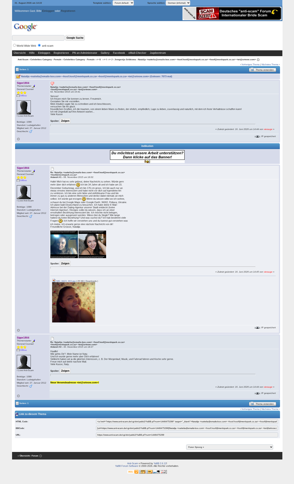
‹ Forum (34, 456)
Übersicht (20, 52)
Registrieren (68, 10)
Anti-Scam (23, 59)
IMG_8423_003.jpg (66, 281)
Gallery (105, 52)
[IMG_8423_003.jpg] (73, 302)
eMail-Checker (137, 52)
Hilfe (32, 52)
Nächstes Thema (270, 64)
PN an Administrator (84, 52)
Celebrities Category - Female (46, 59)
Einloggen (48, 10)
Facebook (119, 52)
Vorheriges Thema (250, 64)
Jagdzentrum (158, 52)
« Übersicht (24, 456)
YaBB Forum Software (126, 466)
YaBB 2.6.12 (160, 463)
